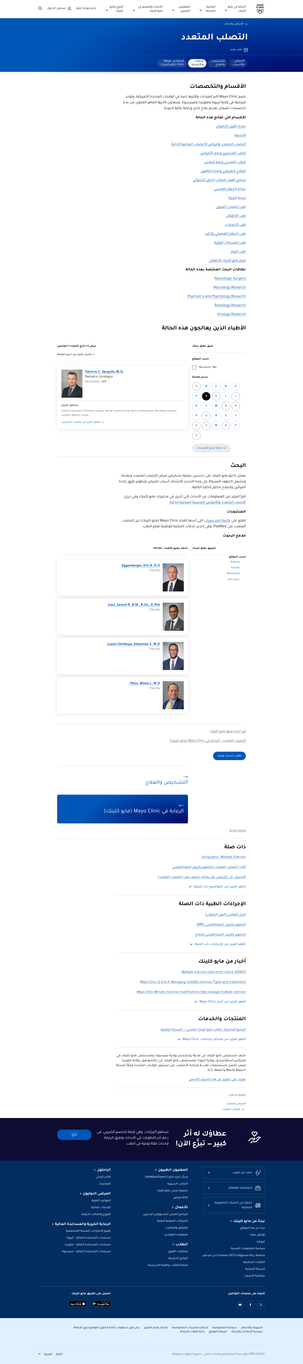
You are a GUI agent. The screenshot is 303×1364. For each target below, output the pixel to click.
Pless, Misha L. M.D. (144, 683)
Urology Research (231, 314)
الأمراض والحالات (233, 24)
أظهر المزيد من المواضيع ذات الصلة (220, 887)
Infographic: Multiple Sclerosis (224, 857)
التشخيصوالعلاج (218, 63)
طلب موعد (236, 49)
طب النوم (238, 252)
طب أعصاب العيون (231, 207)
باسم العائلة (200, 377)
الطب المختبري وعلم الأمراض (223, 154)
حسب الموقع (200, 359)
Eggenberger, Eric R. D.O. (140, 566)
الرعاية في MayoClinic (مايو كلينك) (172, 63)
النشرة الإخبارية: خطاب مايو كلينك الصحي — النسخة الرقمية (203, 1030)
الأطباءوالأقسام (198, 63)
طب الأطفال (236, 216)
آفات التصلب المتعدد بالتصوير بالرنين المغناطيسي (209, 867)
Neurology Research (229, 288)
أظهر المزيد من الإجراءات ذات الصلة (220, 944)
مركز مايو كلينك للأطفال (227, 261)
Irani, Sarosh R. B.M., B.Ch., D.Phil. (133, 605)
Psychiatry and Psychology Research (217, 297)
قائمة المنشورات (217, 521)
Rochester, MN (207, 367)
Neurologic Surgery (230, 279)
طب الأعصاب (235, 225)
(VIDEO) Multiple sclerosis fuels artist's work (214, 972)
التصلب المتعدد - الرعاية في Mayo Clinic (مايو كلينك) (208, 741)
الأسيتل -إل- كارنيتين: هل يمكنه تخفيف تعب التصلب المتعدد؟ (201, 877)
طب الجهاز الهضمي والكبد (225, 234)
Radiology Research (230, 306)
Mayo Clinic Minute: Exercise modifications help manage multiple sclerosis (191, 992)
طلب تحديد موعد (229, 756)
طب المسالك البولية (230, 243)
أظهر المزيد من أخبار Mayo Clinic (222, 1002)
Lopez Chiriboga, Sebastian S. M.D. (133, 644)
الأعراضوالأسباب (238, 63)
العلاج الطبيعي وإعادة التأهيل (223, 171)
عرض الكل (233, 579)
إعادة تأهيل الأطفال (231, 127)
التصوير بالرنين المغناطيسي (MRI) (221, 925)
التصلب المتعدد (214, 38)
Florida (235, 568)
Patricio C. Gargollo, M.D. (104, 372)
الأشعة (240, 136)
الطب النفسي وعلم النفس (225, 162)
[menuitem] (238, 63)
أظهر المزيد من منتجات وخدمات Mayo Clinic (214, 1039)
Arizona (235, 562)
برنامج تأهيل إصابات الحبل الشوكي (219, 180)
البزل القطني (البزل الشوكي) (225, 915)
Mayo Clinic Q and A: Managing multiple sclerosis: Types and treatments (193, 982)
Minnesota (233, 573)
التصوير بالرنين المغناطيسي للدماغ (220, 935)
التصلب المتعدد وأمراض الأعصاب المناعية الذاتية (208, 145)
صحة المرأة (237, 198)
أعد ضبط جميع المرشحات (211, 448)
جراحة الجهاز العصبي (230, 189)
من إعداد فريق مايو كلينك (228, 731)
